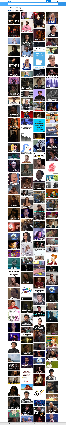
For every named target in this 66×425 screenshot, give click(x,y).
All (9, 10)
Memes (21, 10)
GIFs (12, 10)
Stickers (17, 10)
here (49, 423)
